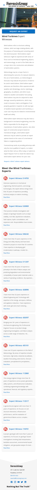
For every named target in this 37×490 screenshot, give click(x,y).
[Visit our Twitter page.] (22, 482)
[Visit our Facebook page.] (11, 482)
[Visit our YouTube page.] (18, 482)
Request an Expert (19, 31)
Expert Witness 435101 (19, 345)
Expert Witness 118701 (19, 429)
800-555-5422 (14, 475)
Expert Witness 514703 (19, 178)
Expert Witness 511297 (19, 262)
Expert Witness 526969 (19, 206)
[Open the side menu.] (4, 5)
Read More (7, 197)
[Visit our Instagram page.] (15, 482)
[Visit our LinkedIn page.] (25, 482)
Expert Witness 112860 (19, 373)
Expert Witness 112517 (19, 401)
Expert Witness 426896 (19, 289)
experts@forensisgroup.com (18, 478)
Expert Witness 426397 (19, 317)
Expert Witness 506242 (19, 234)
